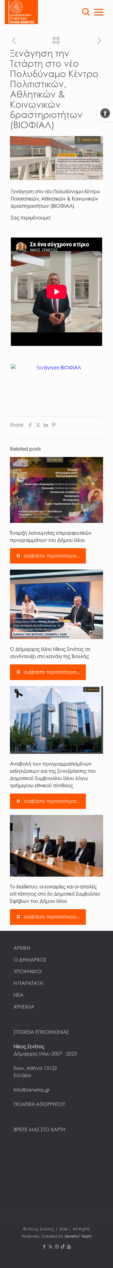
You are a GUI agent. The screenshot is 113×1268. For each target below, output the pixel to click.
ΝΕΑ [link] (19, 995)
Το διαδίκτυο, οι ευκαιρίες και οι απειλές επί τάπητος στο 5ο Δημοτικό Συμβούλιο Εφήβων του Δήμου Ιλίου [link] (55, 894)
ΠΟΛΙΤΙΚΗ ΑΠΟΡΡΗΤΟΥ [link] (39, 1104)
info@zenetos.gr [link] (32, 1090)
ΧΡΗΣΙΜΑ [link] (24, 1007)
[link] (105, 113)
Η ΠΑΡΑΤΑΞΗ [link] (28, 983)
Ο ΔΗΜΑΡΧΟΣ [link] (30, 960)
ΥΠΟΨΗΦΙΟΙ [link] (28, 971)
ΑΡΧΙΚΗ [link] (22, 948)
